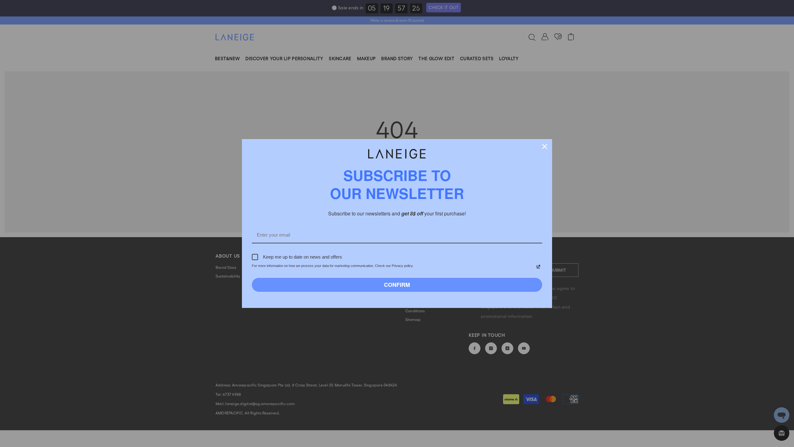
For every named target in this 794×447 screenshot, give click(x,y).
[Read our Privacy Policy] (538, 266)
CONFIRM (397, 285)
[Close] (544, 146)
